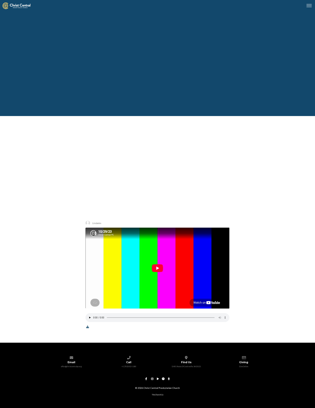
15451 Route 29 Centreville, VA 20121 (186, 366)
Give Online (243, 366)
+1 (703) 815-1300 (129, 366)
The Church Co (157, 395)
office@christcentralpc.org (71, 366)
